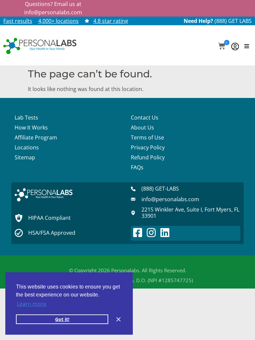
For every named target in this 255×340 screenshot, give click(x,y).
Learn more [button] (31, 303)
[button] (221, 47)
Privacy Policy (148, 147)
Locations (27, 147)
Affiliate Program (36, 137)
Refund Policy (148, 157)
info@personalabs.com (53, 12)
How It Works (31, 127)
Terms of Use (147, 137)
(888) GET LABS (233, 21)
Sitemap (25, 157)
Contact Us (144, 117)
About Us (142, 127)
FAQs (137, 167)
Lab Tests (26, 117)
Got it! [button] (62, 319)
